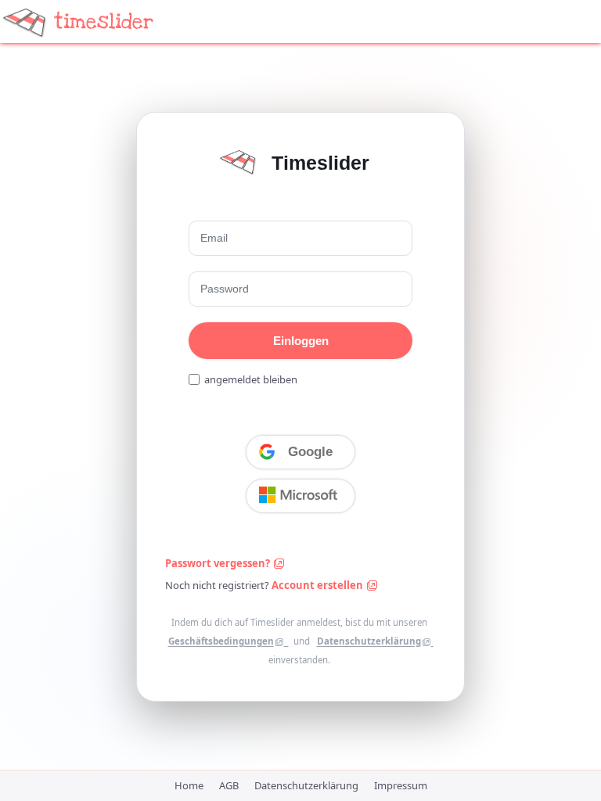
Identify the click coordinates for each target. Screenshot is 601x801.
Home (189, 785)
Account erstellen (318, 585)
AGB (229, 785)
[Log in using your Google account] (300, 452)
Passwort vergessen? (218, 563)
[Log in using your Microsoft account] (300, 496)
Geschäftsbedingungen (221, 641)
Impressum (400, 785)
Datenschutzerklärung (369, 641)
